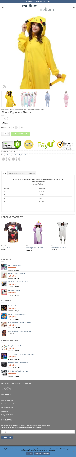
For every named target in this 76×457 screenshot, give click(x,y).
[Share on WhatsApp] (3, 159)
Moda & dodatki (20, 109)
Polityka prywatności (8, 404)
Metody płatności (7, 400)
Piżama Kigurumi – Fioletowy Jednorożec (34, 248)
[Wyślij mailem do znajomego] (13, 159)
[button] (2, 7)
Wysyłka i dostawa (7, 415)
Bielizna (31, 109)
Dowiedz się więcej (42, 453)
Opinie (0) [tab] (32, 173)
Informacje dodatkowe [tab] (17, 173)
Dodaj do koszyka (20, 133)
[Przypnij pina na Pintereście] (16, 159)
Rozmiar (3, 127)
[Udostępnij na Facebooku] (6, 159)
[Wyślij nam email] (9, 388)
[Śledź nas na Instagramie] (6, 388)
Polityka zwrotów (7, 407)
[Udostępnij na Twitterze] (9, 159)
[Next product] (3, 118)
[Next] (70, 52)
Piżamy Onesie (40, 109)
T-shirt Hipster (5, 247)
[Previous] (5, 52)
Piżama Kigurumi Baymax (58, 247)
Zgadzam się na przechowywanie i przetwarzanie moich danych (22, 427)
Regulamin (4, 411)
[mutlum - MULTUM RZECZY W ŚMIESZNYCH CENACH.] (38, 7)
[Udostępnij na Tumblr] (19, 159)
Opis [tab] (4, 173)
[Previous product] (6, 118)
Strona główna (7, 109)
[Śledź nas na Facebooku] (3, 388)
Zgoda (29, 453)
